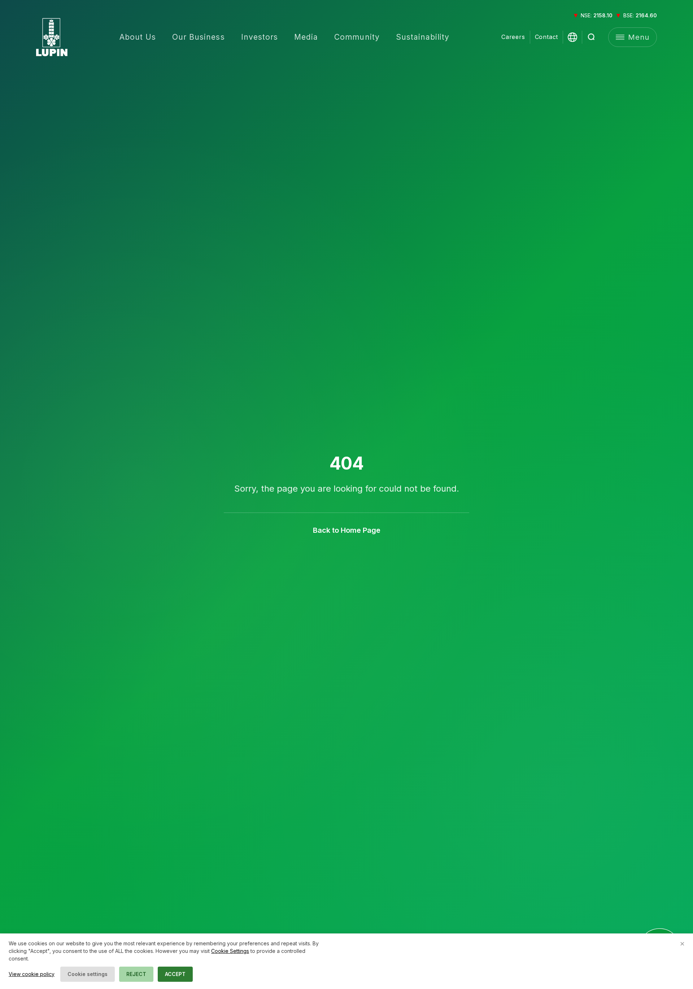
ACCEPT (175, 974)
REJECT (136, 974)
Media (306, 37)
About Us (137, 37)
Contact (546, 37)
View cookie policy (32, 974)
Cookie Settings (230, 951)
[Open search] (591, 37)
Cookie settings (87, 974)
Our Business (198, 37)
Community (356, 37)
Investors (259, 37)
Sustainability (423, 37)
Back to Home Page (346, 530)
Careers (513, 37)
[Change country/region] (572, 37)
